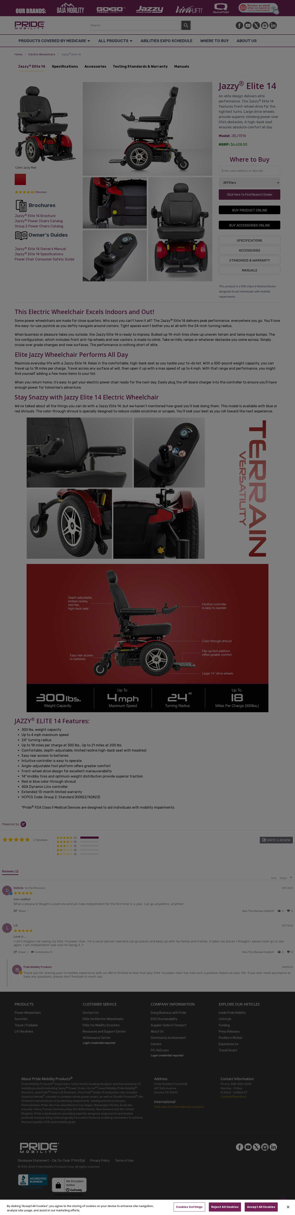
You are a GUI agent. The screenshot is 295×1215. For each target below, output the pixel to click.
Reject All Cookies (225, 1207)
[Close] (288, 1207)
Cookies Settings (189, 1207)
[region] (147, 1207)
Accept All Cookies (261, 1207)
